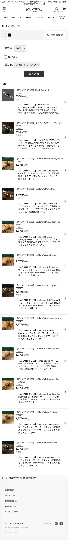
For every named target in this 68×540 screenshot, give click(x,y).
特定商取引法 (11, 501)
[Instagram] (56, 523)
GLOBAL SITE (11, 512)
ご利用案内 (10, 490)
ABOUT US (10, 496)
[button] (4, 10)
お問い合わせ (11, 506)
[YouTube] (61, 523)
